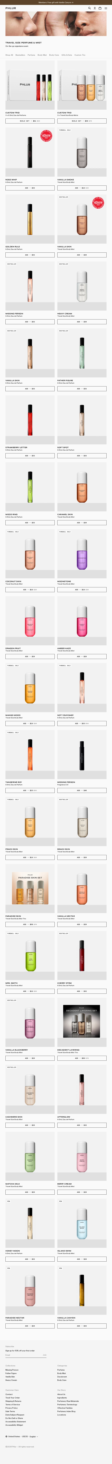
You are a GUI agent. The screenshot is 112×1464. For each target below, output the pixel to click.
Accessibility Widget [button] (14, 1425)
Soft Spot (65, 448)
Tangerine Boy (13, 783)
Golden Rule (13, 248)
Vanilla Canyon (66, 1319)
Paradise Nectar (14, 1319)
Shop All (9, 55)
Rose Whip (13, 181)
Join (44, 1355)
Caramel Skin (65, 515)
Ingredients (62, 1398)
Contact (9, 1394)
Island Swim (65, 1252)
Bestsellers (20, 55)
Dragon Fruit (14, 649)
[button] (89, 8)
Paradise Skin (15, 917)
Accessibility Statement (15, 1421)
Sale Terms (10, 1411)
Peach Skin (14, 850)
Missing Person (14, 315)
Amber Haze (65, 649)
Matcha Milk (14, 1185)
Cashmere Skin (14, 1118)
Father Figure (65, 381)
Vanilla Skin (65, 248)
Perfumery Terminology (67, 1404)
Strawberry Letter (16, 448)
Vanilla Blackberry (16, 1051)
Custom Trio (79, 55)
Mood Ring (13, 515)
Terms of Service (12, 1404)
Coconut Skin (14, 582)
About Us (61, 1394)
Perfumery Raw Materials (68, 1401)
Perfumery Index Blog (66, 1411)
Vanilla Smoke (65, 181)
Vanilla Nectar (66, 917)
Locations (61, 1415)
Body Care (54, 55)
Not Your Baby (65, 716)
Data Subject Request (14, 1415)
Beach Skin (65, 850)
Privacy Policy (11, 1408)
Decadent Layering (68, 1051)
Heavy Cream (65, 315)
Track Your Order (12, 1398)
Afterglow (65, 1118)
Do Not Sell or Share (14, 1418)
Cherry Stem (65, 984)
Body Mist (42, 55)
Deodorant (62, 1377)
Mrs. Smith (14, 984)
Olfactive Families (65, 1408)
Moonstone (65, 582)
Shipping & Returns (13, 1401)
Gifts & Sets (66, 55)
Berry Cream (65, 1185)
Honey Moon (13, 1252)
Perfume (31, 55)
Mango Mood (14, 716)
